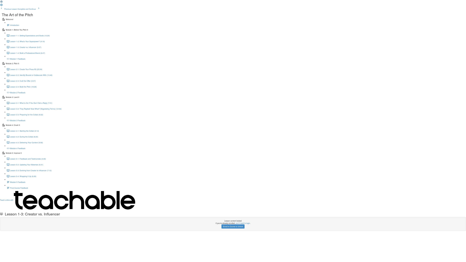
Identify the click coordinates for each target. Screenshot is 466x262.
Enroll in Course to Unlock (233, 226)
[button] (1, 2)
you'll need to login (243, 223)
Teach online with (7, 200)
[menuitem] (1, 5)
